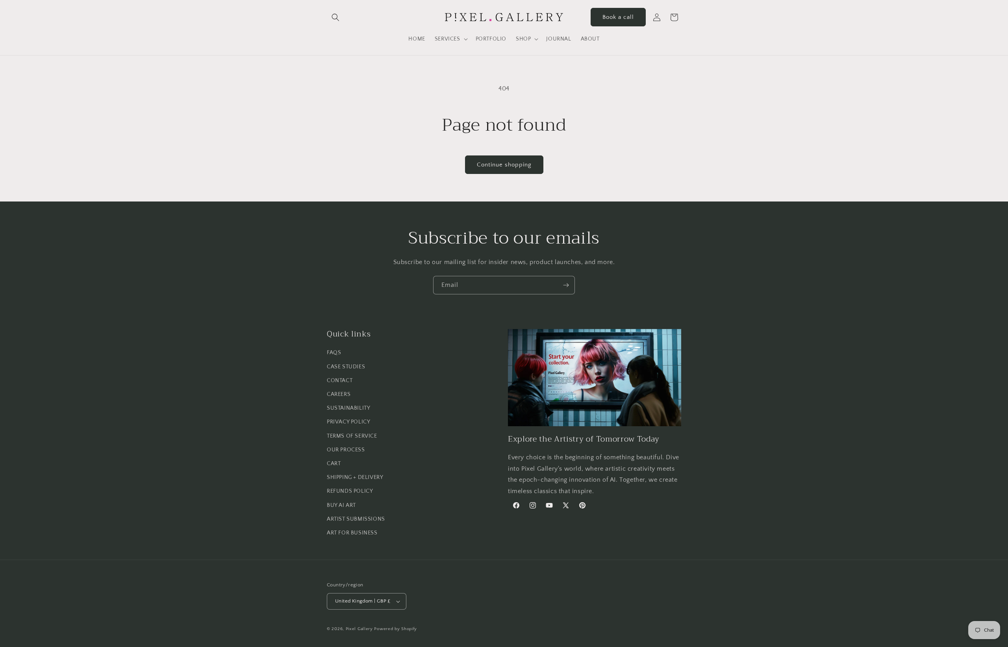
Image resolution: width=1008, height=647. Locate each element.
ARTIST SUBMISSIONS (356, 519)
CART (334, 463)
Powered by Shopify (395, 629)
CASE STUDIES (346, 367)
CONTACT (339, 380)
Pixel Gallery (359, 629)
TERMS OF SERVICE (352, 436)
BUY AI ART (341, 505)
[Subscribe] (565, 285)
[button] (335, 17)
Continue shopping (504, 164)
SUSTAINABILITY (348, 408)
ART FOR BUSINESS (352, 533)
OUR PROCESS (346, 450)
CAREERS (338, 394)
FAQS (334, 352)
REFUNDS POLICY (350, 491)
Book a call (618, 17)
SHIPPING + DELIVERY (355, 477)
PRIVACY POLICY (348, 422)
